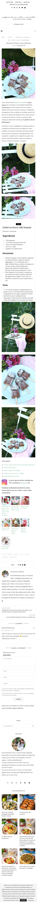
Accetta (23, 900)
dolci (4, 554)
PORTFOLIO (18, 2)
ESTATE (13, 40)
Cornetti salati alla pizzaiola (25, 813)
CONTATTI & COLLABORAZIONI (18, 4)
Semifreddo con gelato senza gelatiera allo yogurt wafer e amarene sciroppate (6, 510)
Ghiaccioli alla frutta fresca (5, 529)
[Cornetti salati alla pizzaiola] (27, 802)
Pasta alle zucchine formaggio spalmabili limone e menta (8, 814)
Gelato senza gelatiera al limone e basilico (14, 530)
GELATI (27, 554)
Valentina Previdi (21, 45)
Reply (34, 628)
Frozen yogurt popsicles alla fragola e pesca (15, 508)
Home (3, 37)
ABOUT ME (26, 2)
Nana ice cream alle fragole (25, 507)
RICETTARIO (9, 2)
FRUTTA (18, 40)
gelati (22, 554)
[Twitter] (14, 7)
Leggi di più (31, 900)
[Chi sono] (18, 744)
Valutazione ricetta (9, 652)
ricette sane (5, 557)
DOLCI (10, 37)
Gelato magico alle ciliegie (12, 470)
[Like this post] (15, 565)
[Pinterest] (19, 7)
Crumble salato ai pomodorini (7, 837)
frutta (16, 554)
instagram (23, 483)
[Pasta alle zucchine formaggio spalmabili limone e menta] (9, 802)
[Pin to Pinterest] (22, 565)
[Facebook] (8, 783)
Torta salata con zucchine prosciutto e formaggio (27, 867)
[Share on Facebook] (18, 565)
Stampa (18, 224)
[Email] (25, 7)
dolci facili (10, 554)
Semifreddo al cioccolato (11, 476)
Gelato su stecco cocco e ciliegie (14, 473)
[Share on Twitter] (20, 565)
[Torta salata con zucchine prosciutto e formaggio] (27, 856)
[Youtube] (22, 7)
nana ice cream (20, 102)
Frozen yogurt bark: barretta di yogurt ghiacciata (19, 465)
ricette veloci (13, 557)
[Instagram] (16, 7)
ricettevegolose (8, 628)
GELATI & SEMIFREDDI (25, 40)
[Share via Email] (25, 565)
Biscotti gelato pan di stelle (6, 547)
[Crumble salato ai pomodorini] (9, 826)
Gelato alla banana (9, 468)
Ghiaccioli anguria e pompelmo (24, 530)
